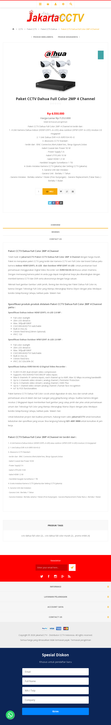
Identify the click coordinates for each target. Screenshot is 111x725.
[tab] (55, 224)
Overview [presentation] (55, 225)
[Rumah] (13, 29)
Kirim (55, 711)
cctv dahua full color (30, 535)
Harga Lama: (47, 118)
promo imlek (81, 535)
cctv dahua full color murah (57, 535)
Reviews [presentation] (56, 232)
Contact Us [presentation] (55, 239)
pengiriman (62, 122)
